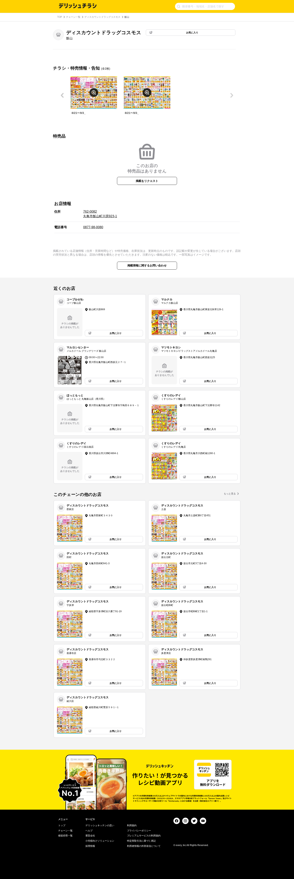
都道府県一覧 (65, 835)
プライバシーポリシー (139, 830)
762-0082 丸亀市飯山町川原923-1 (100, 214)
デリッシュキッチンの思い (99, 825)
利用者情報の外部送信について (144, 846)
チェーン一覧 (73, 17)
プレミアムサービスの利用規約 (144, 835)
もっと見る (230, 493)
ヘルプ (89, 830)
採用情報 (90, 846)
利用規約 (132, 825)
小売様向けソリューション (99, 840)
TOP (59, 17)
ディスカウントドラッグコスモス (102, 17)
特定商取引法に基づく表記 (141, 840)
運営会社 (90, 835)
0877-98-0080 (93, 227)
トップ (61, 825)
